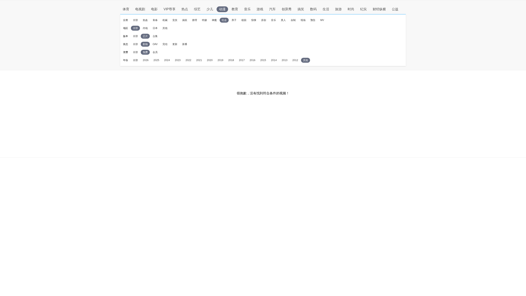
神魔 (214, 20)
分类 (125, 20)
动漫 (222, 9)
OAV (155, 44)
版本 (125, 36)
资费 (125, 52)
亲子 (234, 20)
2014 (274, 60)
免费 (145, 52)
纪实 (363, 9)
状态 (125, 44)
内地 (145, 28)
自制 (293, 20)
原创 (263, 20)
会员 (155, 52)
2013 (284, 60)
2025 (156, 60)
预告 (312, 20)
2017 (242, 60)
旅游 (338, 9)
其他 (165, 28)
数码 (313, 9)
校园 (243, 20)
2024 (167, 60)
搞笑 (301, 9)
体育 (126, 9)
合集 (155, 36)
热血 (145, 20)
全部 (135, 20)
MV (322, 20)
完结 (165, 44)
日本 (155, 28)
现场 (303, 20)
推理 (194, 20)
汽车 (272, 9)
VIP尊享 (169, 9)
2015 (263, 60)
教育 (235, 9)
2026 (146, 60)
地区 (125, 28)
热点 (184, 9)
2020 (210, 60)
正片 (145, 36)
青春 (155, 20)
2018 (231, 60)
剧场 (145, 44)
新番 (184, 44)
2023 (178, 60)
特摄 (204, 20)
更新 (174, 44)
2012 (295, 60)
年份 (125, 60)
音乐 (247, 9)
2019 (220, 60)
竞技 (174, 20)
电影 (154, 9)
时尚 (351, 9)
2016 (252, 60)
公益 (395, 9)
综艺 (197, 9)
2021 (199, 60)
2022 (188, 60)
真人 (283, 20)
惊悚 (253, 20)
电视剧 (140, 9)
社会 (224, 20)
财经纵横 (379, 9)
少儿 (209, 9)
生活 (326, 9)
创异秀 (287, 9)
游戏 (260, 9)
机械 (165, 20)
